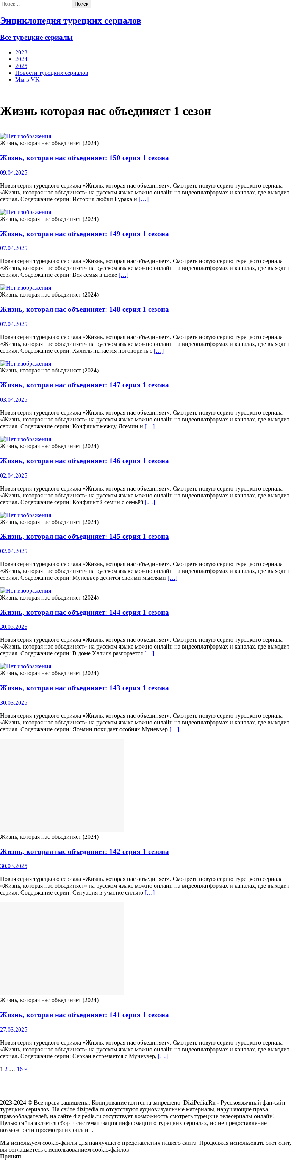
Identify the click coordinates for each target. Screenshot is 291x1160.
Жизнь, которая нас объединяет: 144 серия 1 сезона (84, 612)
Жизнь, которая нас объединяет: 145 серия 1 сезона (84, 536)
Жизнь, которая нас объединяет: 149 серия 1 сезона (84, 234)
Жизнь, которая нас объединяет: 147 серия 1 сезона (84, 385)
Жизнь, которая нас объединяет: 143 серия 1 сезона (84, 688)
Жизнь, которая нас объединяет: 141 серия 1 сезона (84, 1015)
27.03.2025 (13, 1029)
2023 (21, 52)
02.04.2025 (13, 475)
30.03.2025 (13, 626)
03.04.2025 (13, 399)
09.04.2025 (13, 172)
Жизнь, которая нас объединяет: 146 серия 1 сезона (84, 461)
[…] (144, 199)
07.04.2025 (13, 248)
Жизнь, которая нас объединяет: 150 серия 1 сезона (84, 158)
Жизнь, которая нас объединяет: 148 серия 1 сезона (84, 309)
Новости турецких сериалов (51, 72)
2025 (21, 66)
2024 (21, 59)
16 (20, 1069)
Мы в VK (27, 79)
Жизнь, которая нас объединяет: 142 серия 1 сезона (84, 851)
